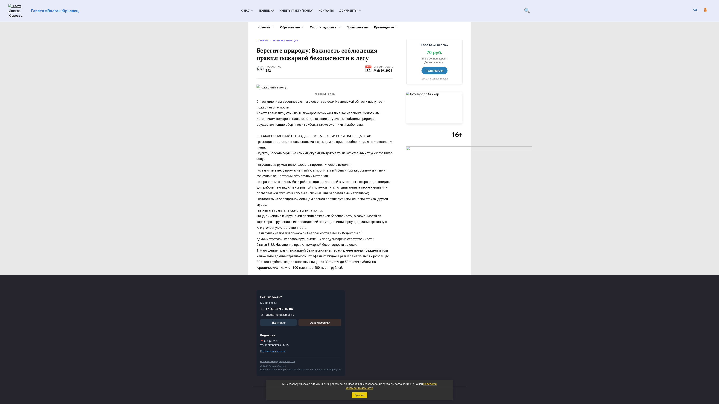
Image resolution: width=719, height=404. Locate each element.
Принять (359, 395)
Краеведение (384, 27)
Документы (348, 10)
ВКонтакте (278, 322)
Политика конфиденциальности (277, 361)
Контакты (326, 10)
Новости (263, 27)
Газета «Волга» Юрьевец (55, 11)
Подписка (266, 10)
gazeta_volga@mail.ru (277, 314)
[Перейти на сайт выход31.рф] (434, 107)
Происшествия (357, 27)
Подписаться (434, 70)
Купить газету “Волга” (296, 10)
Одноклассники (320, 322)
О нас (245, 10)
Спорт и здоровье (323, 27)
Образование (290, 27)
